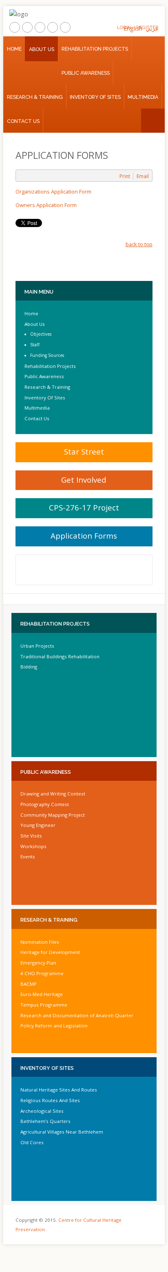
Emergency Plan (38, 963)
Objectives (40, 334)
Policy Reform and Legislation (54, 1026)
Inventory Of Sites (95, 97)
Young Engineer (37, 825)
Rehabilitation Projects (95, 49)
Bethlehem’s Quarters (45, 1121)
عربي (152, 28)
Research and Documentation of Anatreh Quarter (76, 1015)
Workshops (33, 846)
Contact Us (23, 121)
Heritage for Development (50, 952)
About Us (41, 49)
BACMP (28, 984)
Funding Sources (47, 355)
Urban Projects (37, 646)
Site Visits (31, 836)
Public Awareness (86, 73)
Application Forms (84, 535)
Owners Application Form (46, 205)
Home (14, 49)
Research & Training (35, 97)
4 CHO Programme (42, 973)
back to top (139, 244)
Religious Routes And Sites (50, 1100)
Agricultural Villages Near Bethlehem (61, 1132)
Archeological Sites (42, 1111)
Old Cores (32, 1142)
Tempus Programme (43, 1005)
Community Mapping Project (52, 815)
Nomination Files (39, 942)
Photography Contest (44, 804)
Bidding (28, 667)
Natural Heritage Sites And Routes (58, 1090)
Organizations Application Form (53, 191)
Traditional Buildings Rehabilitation (59, 656)
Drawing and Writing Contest (52, 794)
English (133, 28)
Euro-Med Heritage (41, 994)
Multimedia (143, 97)
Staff (35, 345)
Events (27, 856)
